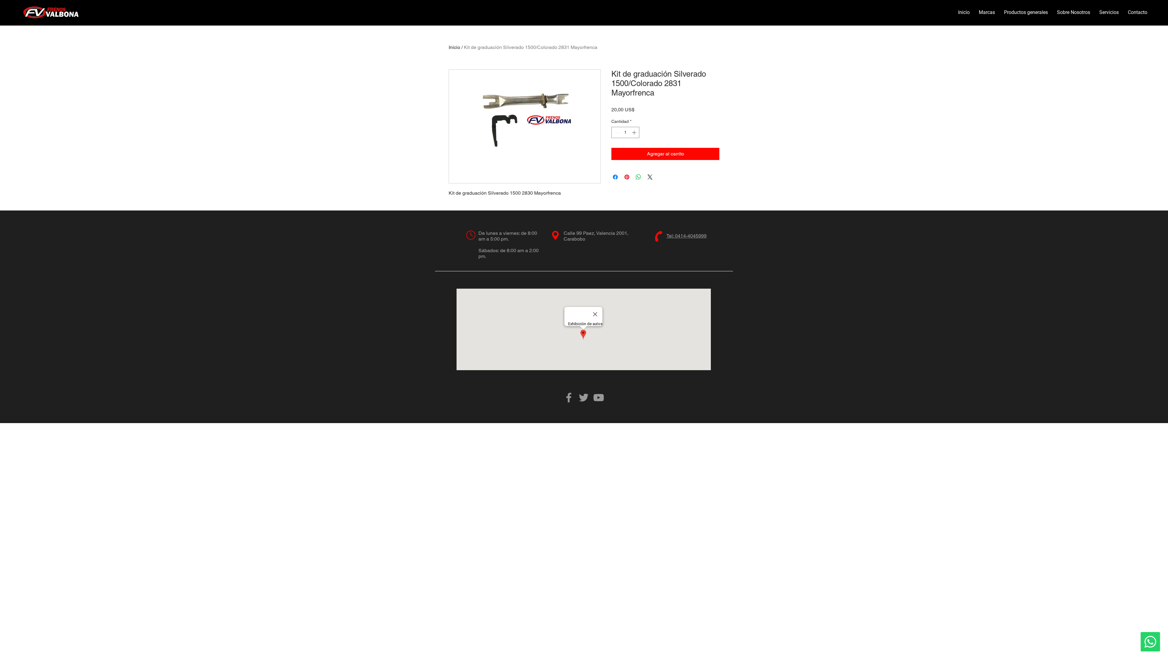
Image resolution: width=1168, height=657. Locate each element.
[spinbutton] (625, 132)
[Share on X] (650, 177)
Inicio (454, 47)
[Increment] (634, 132)
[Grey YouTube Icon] (598, 397)
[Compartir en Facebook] (615, 177)
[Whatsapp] (1150, 642)
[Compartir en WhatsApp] (638, 177)
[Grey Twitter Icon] (583, 397)
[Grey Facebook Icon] (568, 397)
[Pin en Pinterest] (627, 177)
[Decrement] (616, 132)
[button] (986, 12)
